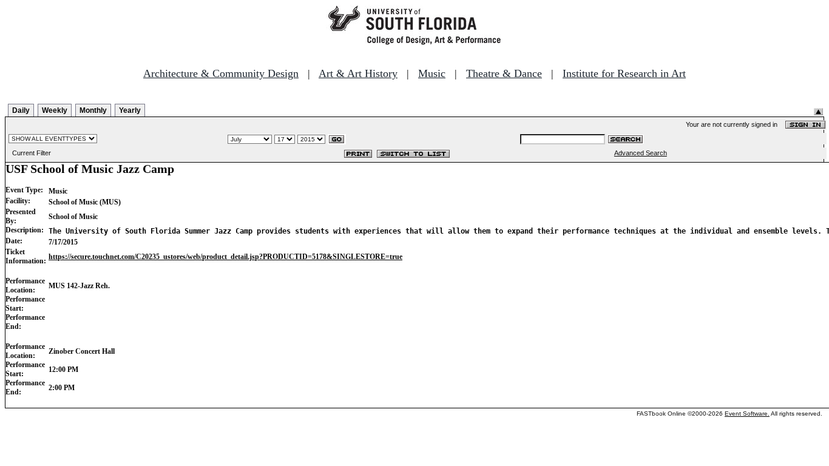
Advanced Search (640, 153)
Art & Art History (358, 73)
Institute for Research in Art (624, 73)
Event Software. (747, 413)
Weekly (54, 110)
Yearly (130, 110)
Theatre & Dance (504, 73)
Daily (21, 110)
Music (431, 73)
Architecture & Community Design (221, 73)
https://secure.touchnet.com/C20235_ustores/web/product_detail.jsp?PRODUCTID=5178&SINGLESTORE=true (225, 256)
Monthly (93, 110)
